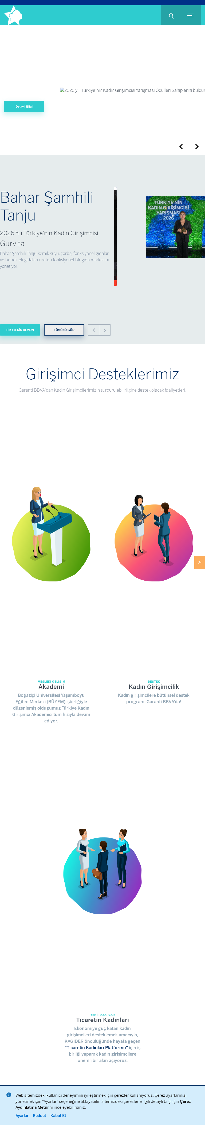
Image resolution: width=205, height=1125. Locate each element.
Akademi (51, 686)
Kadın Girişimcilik (154, 686)
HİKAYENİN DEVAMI (20, 330)
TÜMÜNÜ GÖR (64, 330)
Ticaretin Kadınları (102, 1020)
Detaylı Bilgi (24, 106)
